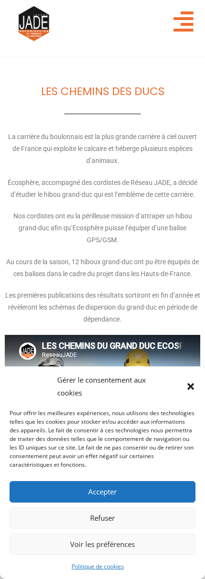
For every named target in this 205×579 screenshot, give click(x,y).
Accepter (102, 491)
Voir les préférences (102, 544)
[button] (190, 386)
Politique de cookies (98, 566)
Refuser (102, 518)
